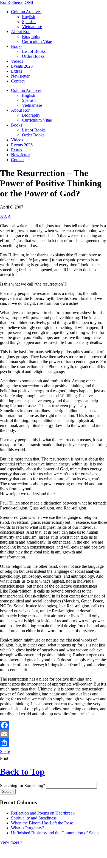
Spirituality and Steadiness (34, 818)
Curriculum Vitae (37, 41)
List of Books (34, 51)
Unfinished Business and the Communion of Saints (55, 832)
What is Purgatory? (27, 828)
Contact (17, 81)
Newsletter (20, 76)
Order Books (33, 56)
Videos (17, 61)
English (28, 16)
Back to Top (22, 772)
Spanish (29, 21)
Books (16, 46)
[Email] (53, 734)
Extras (16, 71)
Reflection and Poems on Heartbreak (43, 813)
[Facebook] (53, 725)
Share (5, 751)
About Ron (20, 31)
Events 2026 (22, 66)
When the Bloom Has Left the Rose (42, 823)
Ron (16, 2)
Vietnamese (32, 26)
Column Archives (26, 11)
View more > (11, 842)
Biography (31, 36)
